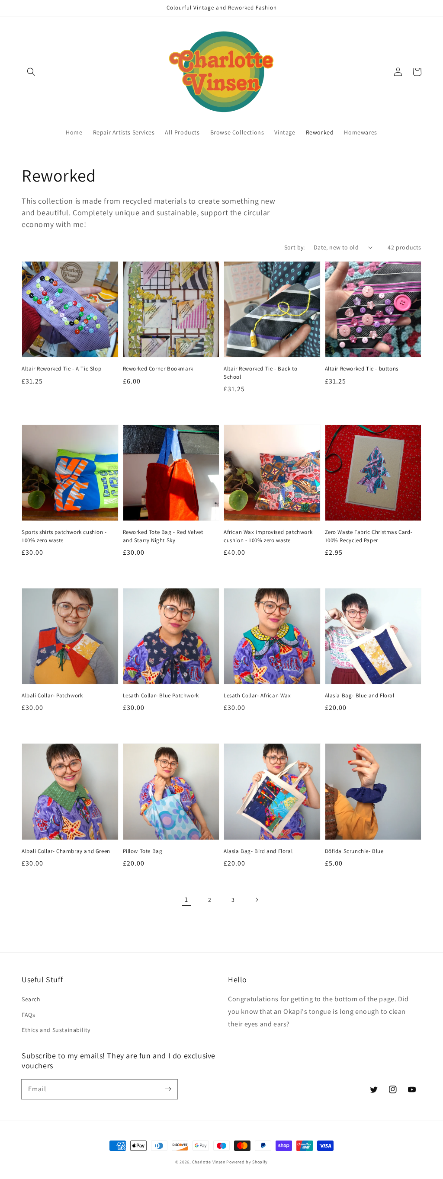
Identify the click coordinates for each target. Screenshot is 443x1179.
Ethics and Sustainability (56, 1030)
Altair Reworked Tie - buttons (361, 368)
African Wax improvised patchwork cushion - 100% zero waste (268, 535)
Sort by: (294, 247)
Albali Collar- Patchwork (52, 695)
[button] (31, 71)
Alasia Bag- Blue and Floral (360, 695)
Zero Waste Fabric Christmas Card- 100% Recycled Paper (369, 535)
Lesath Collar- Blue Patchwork (161, 695)
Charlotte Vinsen (208, 1162)
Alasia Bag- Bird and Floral (258, 851)
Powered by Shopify (247, 1162)
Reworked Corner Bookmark (158, 368)
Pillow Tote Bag (143, 851)
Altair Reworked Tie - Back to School (260, 372)
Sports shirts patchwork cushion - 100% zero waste (64, 535)
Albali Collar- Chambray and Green (66, 851)
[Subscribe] (167, 1089)
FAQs (28, 1015)
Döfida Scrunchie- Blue (354, 851)
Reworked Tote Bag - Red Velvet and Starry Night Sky (163, 535)
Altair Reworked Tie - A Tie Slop (61, 368)
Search (31, 999)
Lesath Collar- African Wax (257, 695)
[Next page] (256, 899)
